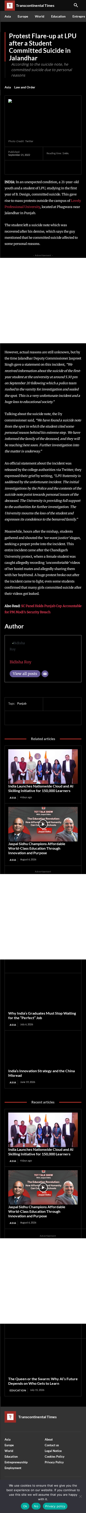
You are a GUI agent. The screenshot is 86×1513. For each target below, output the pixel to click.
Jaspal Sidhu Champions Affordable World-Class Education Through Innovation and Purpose (36, 848)
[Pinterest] (34, 167)
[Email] (45, 673)
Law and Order (24, 87)
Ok (25, 1506)
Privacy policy (55, 1506)
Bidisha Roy (20, 661)
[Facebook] (12, 167)
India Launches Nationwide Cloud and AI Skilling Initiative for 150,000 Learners (40, 788)
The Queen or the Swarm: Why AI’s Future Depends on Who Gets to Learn (43, 1381)
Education (18, 1390)
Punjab (21, 703)
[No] (80, 1496)
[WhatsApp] (44, 167)
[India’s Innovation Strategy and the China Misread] (43, 1051)
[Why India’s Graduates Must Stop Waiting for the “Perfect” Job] (43, 994)
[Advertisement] (43, 300)
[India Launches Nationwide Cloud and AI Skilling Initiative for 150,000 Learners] (43, 766)
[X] (23, 167)
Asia (8, 87)
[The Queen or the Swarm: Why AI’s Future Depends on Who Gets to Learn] (43, 1359)
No (36, 1506)
